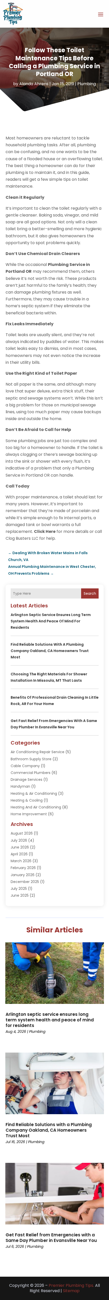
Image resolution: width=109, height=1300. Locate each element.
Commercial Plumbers (30, 772)
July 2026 (19, 840)
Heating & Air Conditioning (34, 793)
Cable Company (25, 765)
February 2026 (23, 867)
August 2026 (22, 833)
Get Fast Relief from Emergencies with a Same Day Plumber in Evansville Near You (51, 1237)
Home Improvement (29, 814)
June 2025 (20, 895)
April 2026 (19, 854)
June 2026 (20, 847)
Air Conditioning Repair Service (37, 751)
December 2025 (25, 881)
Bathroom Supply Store (31, 759)
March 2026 (21, 860)
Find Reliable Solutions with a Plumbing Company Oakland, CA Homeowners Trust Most (50, 651)
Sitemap (71, 1291)
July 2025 (19, 888)
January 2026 (22, 874)
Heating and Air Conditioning (36, 807)
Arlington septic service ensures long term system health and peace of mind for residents (51, 621)
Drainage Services (26, 779)
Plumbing (86, 84)
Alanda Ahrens (33, 84)
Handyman (20, 786)
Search (90, 593)
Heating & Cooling (27, 800)
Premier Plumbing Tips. (71, 1285)
